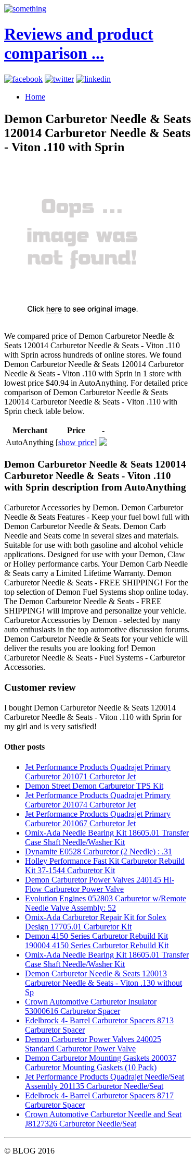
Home (35, 96)
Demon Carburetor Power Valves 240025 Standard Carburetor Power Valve (93, 1044)
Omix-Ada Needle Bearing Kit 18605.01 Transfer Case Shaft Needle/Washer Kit (107, 837)
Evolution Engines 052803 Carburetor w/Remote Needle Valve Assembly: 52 (105, 903)
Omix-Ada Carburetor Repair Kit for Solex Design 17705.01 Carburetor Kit (95, 922)
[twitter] (59, 79)
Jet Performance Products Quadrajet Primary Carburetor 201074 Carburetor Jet (98, 800)
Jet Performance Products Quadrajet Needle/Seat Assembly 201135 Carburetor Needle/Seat (104, 1081)
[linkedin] (93, 79)
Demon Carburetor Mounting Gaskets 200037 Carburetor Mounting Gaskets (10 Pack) (100, 1062)
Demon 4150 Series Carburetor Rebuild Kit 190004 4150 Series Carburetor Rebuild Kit (96, 941)
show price (76, 442)
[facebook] (23, 79)
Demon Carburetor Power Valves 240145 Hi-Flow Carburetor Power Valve (99, 884)
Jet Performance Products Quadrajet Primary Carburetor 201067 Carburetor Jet (98, 819)
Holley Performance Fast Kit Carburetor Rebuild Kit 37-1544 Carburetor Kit (105, 865)
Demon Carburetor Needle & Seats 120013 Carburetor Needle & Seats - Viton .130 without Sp (103, 983)
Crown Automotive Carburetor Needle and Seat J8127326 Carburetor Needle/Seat (103, 1119)
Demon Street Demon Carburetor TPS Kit (94, 785)
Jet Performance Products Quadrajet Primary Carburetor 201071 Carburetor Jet (98, 772)
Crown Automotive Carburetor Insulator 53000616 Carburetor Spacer (91, 1006)
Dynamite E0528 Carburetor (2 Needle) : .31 (98, 851)
